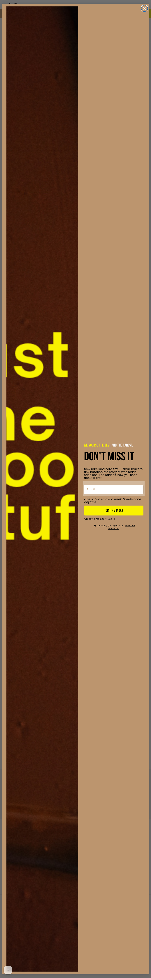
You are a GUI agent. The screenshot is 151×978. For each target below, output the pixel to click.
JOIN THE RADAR (113, 510)
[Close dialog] (144, 8)
